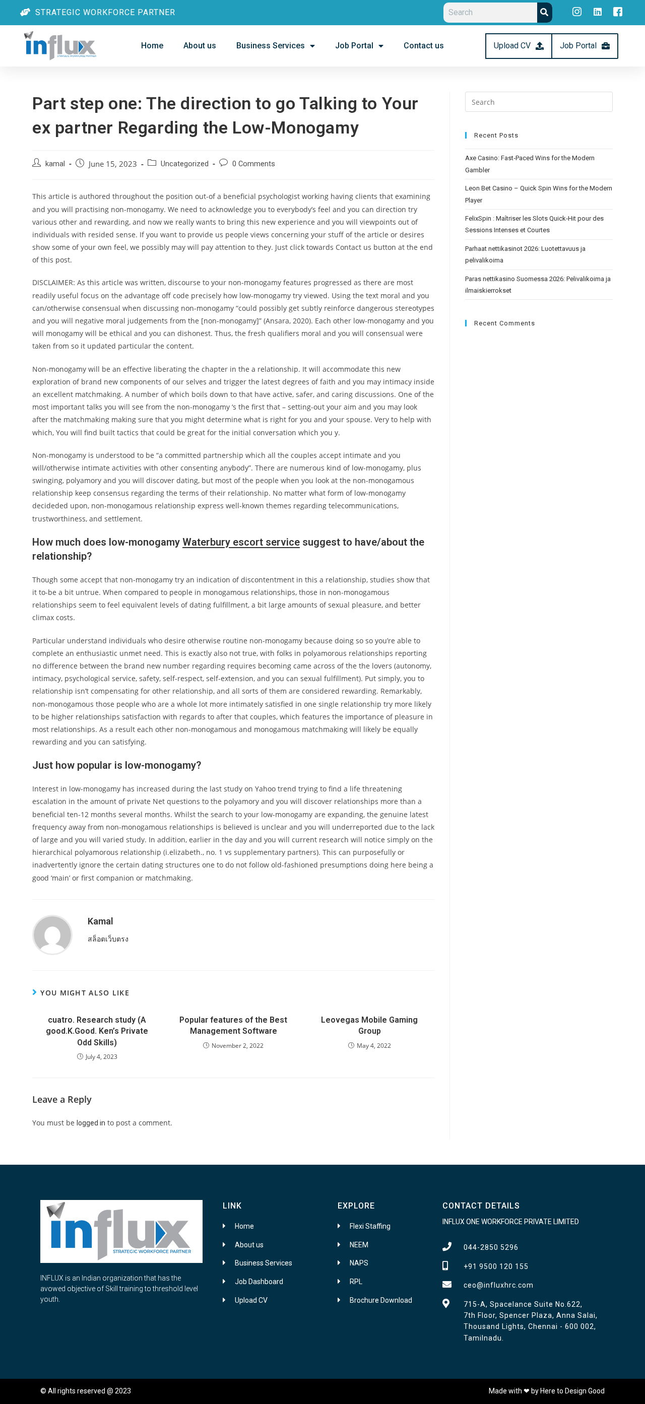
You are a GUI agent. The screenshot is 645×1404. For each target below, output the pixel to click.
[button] (518, 46)
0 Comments (253, 164)
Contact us (424, 45)
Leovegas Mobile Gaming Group (369, 1025)
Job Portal (354, 45)
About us (199, 45)
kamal (55, 164)
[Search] (544, 13)
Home (152, 45)
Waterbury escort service (241, 542)
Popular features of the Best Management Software (233, 1025)
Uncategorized (185, 164)
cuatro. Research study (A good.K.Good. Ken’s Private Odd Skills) (97, 1031)
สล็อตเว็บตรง (108, 939)
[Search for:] (539, 101)
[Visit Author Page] (52, 934)
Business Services (270, 45)
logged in (91, 1123)
